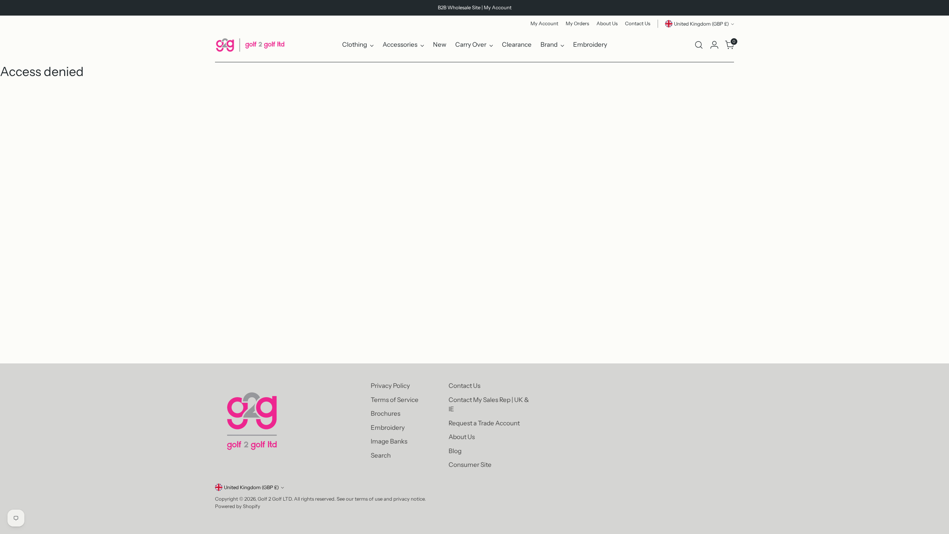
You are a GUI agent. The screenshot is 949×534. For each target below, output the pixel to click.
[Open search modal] (698, 44)
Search (381, 455)
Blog (455, 451)
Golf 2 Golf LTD (275, 499)
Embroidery (388, 427)
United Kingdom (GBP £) (701, 24)
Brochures (385, 413)
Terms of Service (395, 399)
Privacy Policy (390, 385)
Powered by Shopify (237, 506)
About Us (462, 437)
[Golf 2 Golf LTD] (250, 45)
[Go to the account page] (714, 44)
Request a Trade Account (484, 423)
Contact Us (464, 385)
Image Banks (389, 441)
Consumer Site (470, 464)
